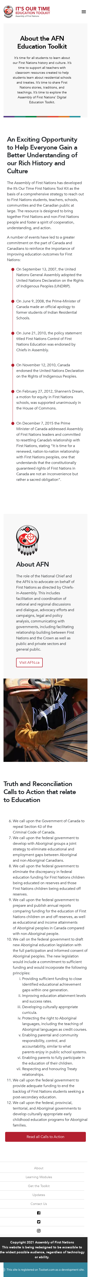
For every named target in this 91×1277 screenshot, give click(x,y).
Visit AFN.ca (29, 662)
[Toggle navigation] (84, 11)
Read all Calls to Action (45, 1136)
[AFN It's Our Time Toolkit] (27, 11)
